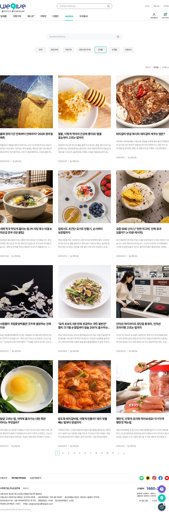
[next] (118, 453)
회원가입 (156, 6)
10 (107, 453)
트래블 (114, 50)
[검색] (108, 6)
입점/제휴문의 (35, 478)
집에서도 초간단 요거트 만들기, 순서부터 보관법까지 (80, 230)
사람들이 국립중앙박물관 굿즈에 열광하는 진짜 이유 (25, 325)
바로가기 (26, 488)
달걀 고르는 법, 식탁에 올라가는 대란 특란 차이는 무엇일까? (23, 420)
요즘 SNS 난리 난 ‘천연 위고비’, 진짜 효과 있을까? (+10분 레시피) (138, 230)
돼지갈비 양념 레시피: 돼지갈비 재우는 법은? (140, 134)
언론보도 (128, 50)
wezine (69, 16)
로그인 (147, 6)
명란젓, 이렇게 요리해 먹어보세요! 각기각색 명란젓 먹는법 (140, 420)
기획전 (43, 16)
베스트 (31, 16)
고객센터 (166, 6)
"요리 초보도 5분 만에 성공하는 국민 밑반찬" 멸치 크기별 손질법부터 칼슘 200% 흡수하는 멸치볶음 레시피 (83, 326)
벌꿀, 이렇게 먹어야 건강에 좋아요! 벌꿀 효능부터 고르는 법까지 (80, 135)
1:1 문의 (154, 501)
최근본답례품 (161, 507)
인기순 (156, 67)
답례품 (4, 16)
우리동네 (83, 16)
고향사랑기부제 (84, 50)
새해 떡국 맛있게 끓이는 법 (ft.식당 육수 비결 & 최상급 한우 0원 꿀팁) (26, 230)
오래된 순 (165, 67)
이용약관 (3, 478)
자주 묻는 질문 (143, 501)
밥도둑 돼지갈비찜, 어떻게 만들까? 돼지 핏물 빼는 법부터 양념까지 (82, 420)
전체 (40, 50)
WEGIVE (54, 50)
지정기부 (17, 16)
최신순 (148, 67)
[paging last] (124, 453)
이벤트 (56, 16)
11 (113, 453)
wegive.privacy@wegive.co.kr (41, 504)
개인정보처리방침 (18, 478)
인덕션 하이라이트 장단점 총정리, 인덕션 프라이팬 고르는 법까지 (138, 325)
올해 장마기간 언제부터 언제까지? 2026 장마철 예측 (26, 135)
